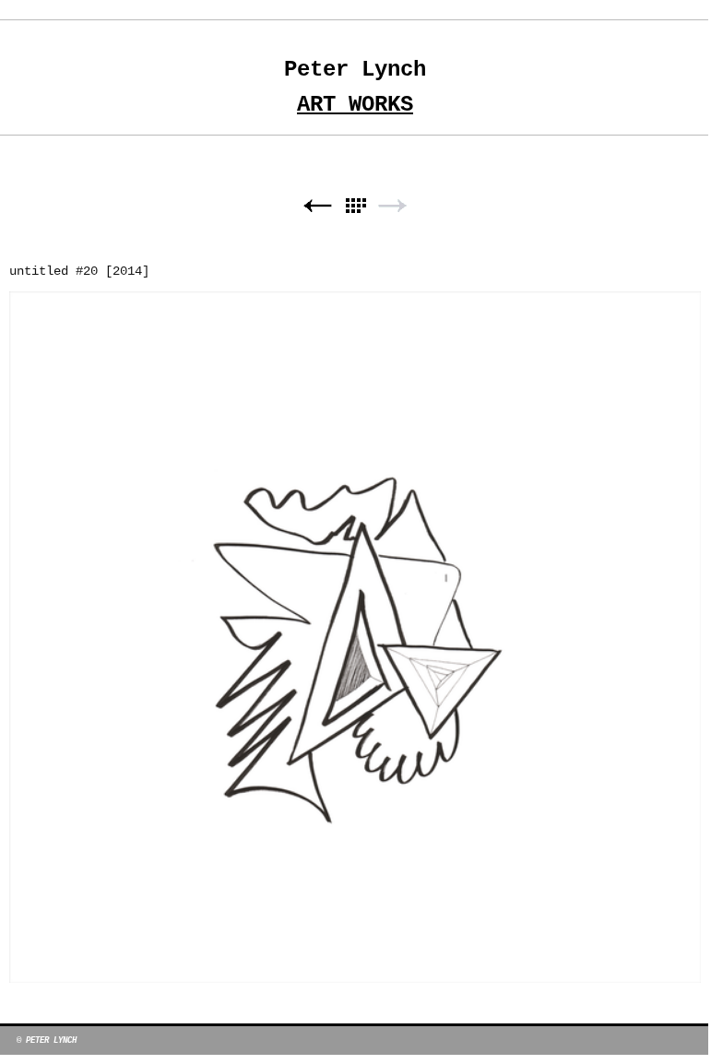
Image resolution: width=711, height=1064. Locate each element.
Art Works (355, 104)
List (355, 206)
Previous (317, 206)
